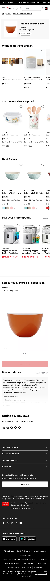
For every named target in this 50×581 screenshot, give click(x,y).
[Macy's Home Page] (12, 8)
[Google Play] (27, 538)
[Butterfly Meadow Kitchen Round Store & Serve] (12, 117)
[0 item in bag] (46, 8)
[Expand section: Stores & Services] (25, 460)
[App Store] (9, 538)
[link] (12, 80)
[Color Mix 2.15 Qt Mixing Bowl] (34, 175)
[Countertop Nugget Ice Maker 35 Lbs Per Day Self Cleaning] (31, 234)
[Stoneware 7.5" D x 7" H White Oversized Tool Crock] (34, 62)
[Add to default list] (21, 51)
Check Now (29, 508)
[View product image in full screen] (5, 347)
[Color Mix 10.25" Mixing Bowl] (12, 175)
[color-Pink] (11, 208)
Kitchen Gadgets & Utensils (22, 14)
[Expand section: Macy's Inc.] (25, 466)
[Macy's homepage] (3, 14)
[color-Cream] (7, 208)
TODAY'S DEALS (8, 2)
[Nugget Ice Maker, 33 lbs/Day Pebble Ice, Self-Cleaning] (11, 234)
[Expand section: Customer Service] (25, 447)
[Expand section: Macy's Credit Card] (25, 454)
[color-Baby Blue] (3, 208)
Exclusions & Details (18, 508)
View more (7, 405)
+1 (15, 208)
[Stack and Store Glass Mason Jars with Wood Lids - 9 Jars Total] (12, 62)
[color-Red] (47, 208)
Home (8, 14)
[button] (25, 326)
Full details (25, 34)
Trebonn (22, 27)
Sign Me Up (25, 484)
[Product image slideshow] (25, 326)
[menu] (3, 8)
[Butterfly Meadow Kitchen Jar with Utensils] (34, 117)
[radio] (4, 208)
